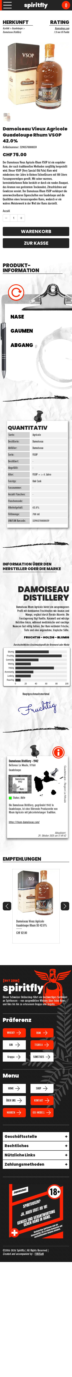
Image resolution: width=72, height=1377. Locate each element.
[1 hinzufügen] (21, 218)
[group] (36, 950)
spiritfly (36, 5)
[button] (66, 5)
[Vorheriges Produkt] (7, 950)
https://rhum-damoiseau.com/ (24, 866)
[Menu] (7, 5)
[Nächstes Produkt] (65, 950)
